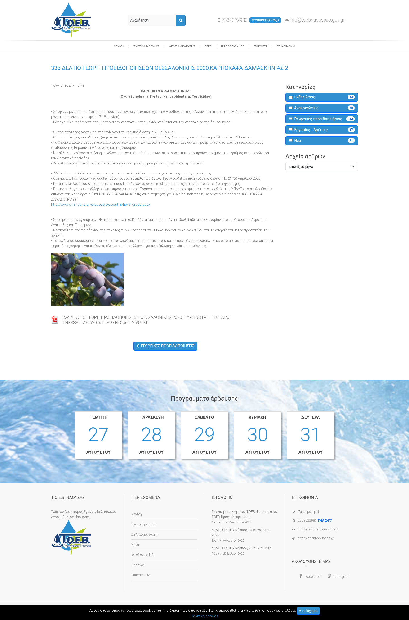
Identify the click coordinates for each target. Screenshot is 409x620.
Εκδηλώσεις (323, 97)
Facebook (312, 577)
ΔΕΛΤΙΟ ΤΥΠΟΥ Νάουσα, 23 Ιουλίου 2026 (242, 548)
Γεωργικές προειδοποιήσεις (323, 119)
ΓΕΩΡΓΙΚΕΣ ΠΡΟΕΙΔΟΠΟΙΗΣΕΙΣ (167, 346)
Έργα (208, 46)
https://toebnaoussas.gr (316, 538)
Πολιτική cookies (204, 616)
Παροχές (260, 46)
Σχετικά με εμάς (146, 46)
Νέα (323, 140)
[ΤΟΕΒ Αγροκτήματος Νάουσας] (72, 20)
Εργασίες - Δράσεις (323, 130)
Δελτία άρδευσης (182, 46)
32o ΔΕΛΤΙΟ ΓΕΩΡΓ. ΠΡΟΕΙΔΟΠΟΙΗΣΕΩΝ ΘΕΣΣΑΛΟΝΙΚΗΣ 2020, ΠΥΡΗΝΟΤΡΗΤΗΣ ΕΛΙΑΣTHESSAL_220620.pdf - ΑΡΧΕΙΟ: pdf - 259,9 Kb (146, 320)
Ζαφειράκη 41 (308, 512)
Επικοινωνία (286, 46)
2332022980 (250, 20)
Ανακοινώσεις (323, 108)
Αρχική (119, 46)
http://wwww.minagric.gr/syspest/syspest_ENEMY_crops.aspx (100, 204)
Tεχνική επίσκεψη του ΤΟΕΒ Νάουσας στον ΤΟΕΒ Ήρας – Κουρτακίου (244, 514)
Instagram (341, 577)
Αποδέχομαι (308, 611)
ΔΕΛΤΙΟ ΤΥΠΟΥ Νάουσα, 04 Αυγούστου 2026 (241, 532)
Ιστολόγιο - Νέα (233, 46)
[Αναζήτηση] (181, 20)
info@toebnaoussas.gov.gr (317, 20)
